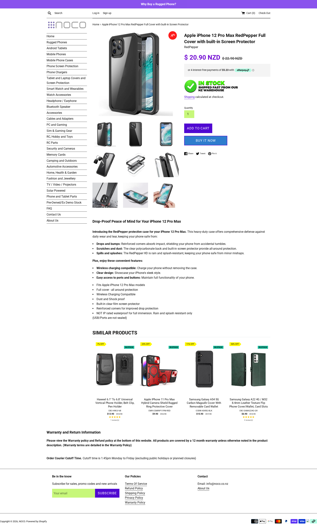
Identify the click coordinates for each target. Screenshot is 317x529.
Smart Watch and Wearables (65, 88)
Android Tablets (57, 48)
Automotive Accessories (62, 166)
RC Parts (52, 142)
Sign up (107, 13)
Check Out (264, 13)
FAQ (49, 208)
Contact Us (54, 214)
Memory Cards (56, 154)
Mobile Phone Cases (60, 60)
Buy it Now (206, 140)
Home (50, 36)
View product (115, 373)
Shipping (189, 97)
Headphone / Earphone (61, 101)
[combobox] (72, 13)
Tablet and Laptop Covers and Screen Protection (66, 80)
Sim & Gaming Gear (59, 131)
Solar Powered (56, 190)
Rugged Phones (57, 42)
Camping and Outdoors (62, 160)
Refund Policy (134, 488)
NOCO (22, 521)
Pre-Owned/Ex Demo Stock (64, 202)
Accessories (54, 113)
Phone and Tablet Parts (62, 196)
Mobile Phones (56, 54)
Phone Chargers (57, 72)
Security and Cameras (61, 148)
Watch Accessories (59, 95)
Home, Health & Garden (62, 172)
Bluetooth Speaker (58, 106)
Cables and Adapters (60, 118)
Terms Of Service (136, 483)
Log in (95, 13)
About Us (52, 220)
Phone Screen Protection (62, 66)
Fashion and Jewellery (61, 178)
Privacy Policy (134, 497)
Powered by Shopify (36, 521)
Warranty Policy (135, 502)
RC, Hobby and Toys (60, 136)
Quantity (188, 107)
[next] (266, 384)
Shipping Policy (135, 493)
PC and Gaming (57, 124)
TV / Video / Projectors (61, 184)
